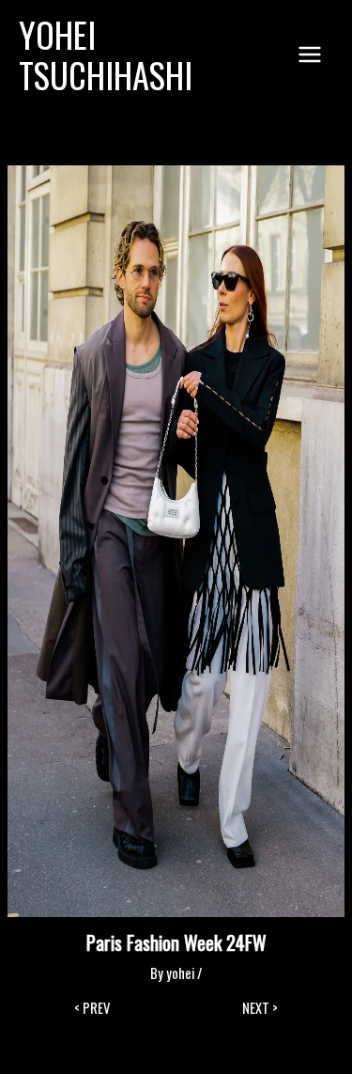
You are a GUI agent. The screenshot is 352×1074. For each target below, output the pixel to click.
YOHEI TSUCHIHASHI (105, 54)
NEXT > (260, 1009)
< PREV (92, 1009)
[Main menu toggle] (309, 54)
